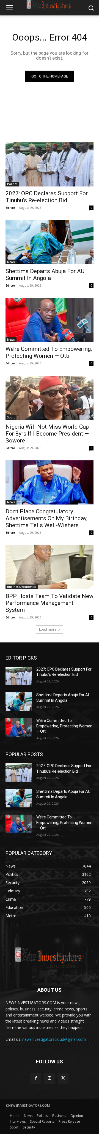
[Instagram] (49, 1078)
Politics (12, 184)
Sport (11, 417)
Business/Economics (21, 587)
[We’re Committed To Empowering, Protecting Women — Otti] (50, 320)
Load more (47, 629)
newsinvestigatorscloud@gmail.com (54, 1039)
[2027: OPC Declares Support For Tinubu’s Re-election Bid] (50, 164)
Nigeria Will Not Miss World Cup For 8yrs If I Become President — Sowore (47, 433)
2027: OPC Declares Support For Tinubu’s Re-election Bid (47, 197)
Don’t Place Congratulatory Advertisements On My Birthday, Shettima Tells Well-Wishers (47, 518)
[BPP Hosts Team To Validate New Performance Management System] (50, 567)
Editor (10, 208)
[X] (63, 1078)
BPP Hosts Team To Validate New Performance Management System (50, 603)
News (11, 262)
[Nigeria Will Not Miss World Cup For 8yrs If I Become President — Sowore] (50, 398)
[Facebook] (36, 1078)
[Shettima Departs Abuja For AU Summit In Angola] (50, 242)
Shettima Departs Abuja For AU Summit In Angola (45, 274)
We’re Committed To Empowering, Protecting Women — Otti (49, 352)
